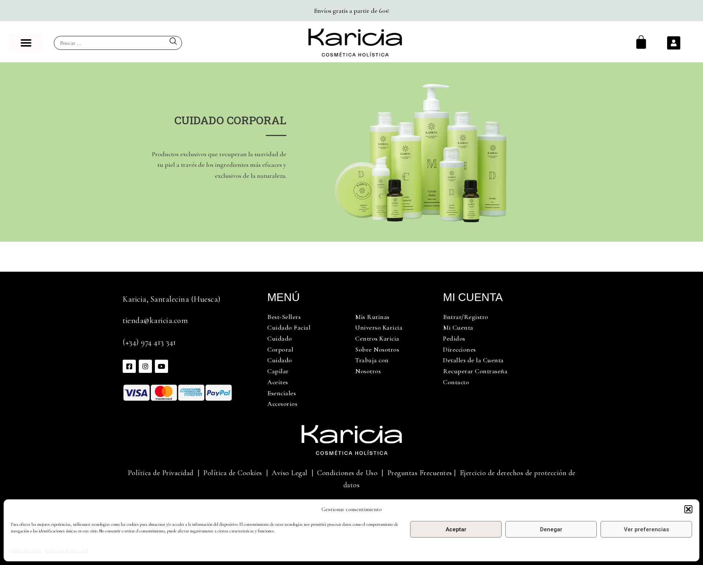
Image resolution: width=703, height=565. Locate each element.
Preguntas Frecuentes (419, 473)
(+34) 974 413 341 (149, 342)
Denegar (551, 529)
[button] (688, 509)
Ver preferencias (646, 529)
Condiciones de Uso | (352, 473)
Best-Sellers (284, 317)
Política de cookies (26, 550)
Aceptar (456, 529)
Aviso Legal (290, 473)
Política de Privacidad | (164, 473)
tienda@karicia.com (155, 320)
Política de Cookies (232, 473)
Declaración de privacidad (66, 550)
